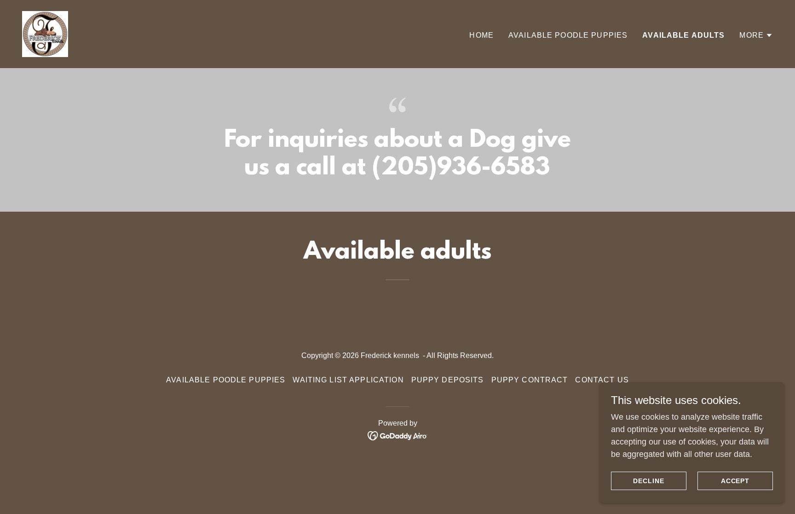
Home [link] (481, 35)
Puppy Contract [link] (529, 380)
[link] (45, 33)
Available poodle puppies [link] (568, 35)
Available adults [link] (683, 35)
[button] (756, 35)
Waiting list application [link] (348, 380)
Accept (735, 481)
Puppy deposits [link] (447, 380)
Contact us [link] (601, 380)
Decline (648, 481)
